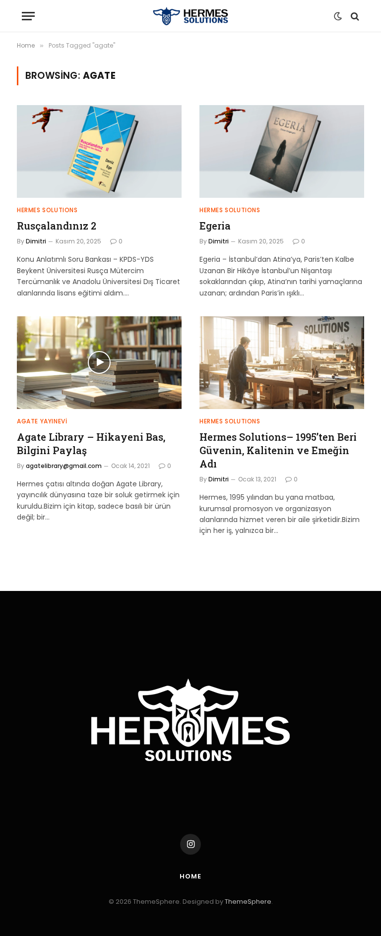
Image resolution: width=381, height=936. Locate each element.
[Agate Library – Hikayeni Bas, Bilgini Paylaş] (99, 362)
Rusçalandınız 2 (56, 225)
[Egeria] (281, 151)
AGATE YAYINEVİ (42, 421)
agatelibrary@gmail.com (64, 466)
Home (190, 876)
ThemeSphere (248, 901)
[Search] (354, 16)
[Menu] (28, 16)
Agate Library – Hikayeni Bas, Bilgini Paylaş (91, 443)
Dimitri (36, 241)
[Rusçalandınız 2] (99, 151)
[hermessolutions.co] (190, 16)
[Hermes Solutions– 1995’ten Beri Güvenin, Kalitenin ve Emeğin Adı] (281, 362)
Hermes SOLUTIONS (47, 210)
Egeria (215, 225)
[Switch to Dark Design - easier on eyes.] (337, 16)
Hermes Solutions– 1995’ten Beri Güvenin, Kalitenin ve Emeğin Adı (278, 450)
